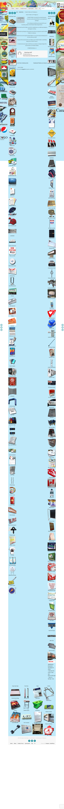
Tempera (47, 743)
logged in (24, 69)
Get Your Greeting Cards (23, 63)
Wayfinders (21, 12)
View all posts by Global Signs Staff (31, 55)
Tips (32, 743)
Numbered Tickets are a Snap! (40, 63)
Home (11, 743)
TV (34, 743)
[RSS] (1, 330)
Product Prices (21, 743)
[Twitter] (1, 327)
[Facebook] (1, 325)
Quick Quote (27, 743)
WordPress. (52, 743)
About (15, 743)
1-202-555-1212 (51, 671)
